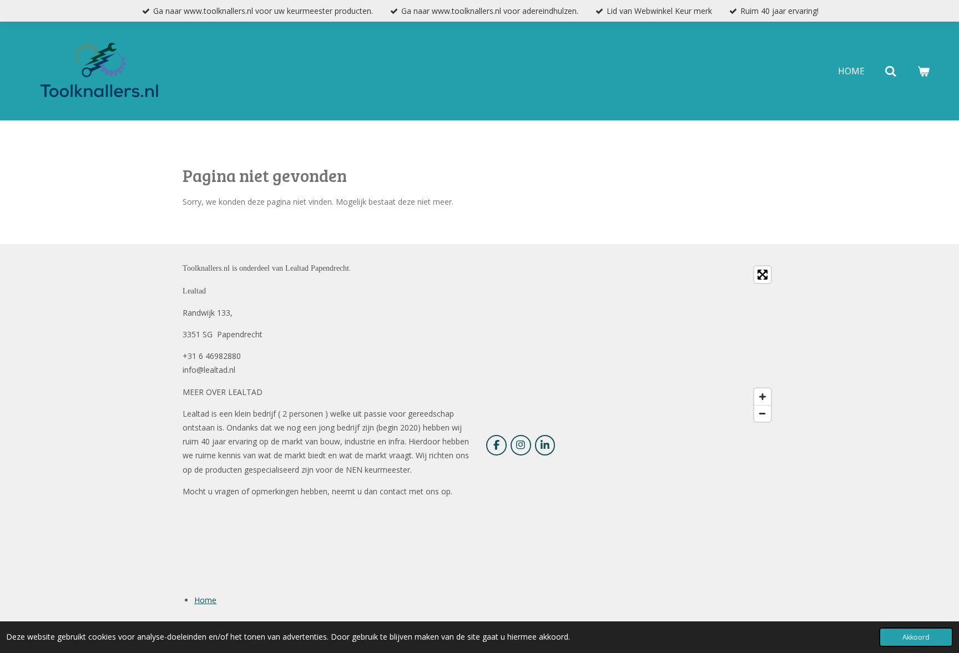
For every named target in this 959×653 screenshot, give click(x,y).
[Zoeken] (890, 71)
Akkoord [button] (916, 637)
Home (205, 600)
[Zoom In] (762, 396)
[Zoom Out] (762, 413)
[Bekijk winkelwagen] (923, 71)
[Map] (631, 344)
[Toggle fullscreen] (762, 274)
